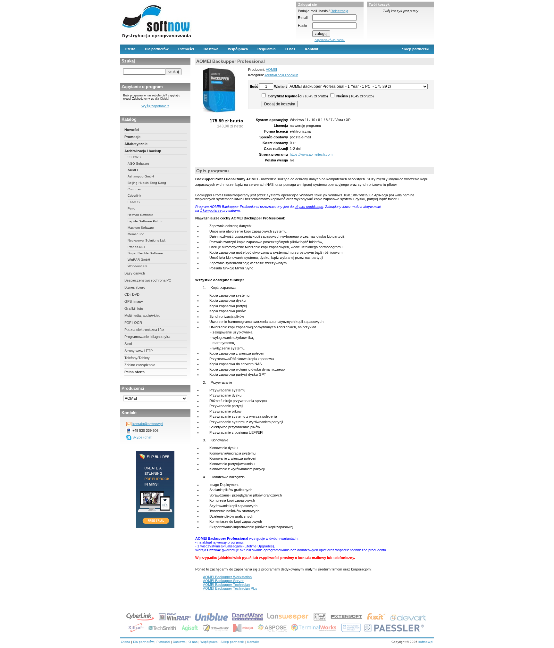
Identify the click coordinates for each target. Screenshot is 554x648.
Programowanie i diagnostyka (147, 337)
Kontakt (311, 49)
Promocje (132, 137)
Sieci (128, 344)
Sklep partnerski (415, 49)
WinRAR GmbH (139, 259)
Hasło (302, 26)
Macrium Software (141, 227)
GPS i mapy (133, 301)
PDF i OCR (133, 322)
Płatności (186, 49)
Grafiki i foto (133, 308)
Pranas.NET (137, 247)
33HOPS (134, 157)
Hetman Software (140, 215)
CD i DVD (131, 294)
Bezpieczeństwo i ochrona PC (147, 280)
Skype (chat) (142, 437)
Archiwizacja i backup (142, 151)
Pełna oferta (134, 372)
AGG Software (138, 163)
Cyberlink (134, 195)
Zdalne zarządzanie (139, 365)
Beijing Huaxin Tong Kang (147, 183)
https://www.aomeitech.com (311, 154)
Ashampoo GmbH (141, 176)
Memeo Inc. (136, 234)
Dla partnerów (157, 49)
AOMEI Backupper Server (223, 581)
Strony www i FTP (138, 351)
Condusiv (134, 189)
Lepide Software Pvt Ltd (146, 221)
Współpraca (238, 49)
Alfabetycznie (135, 144)
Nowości (131, 130)
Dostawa (211, 49)
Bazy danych (134, 273)
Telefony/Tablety (137, 358)
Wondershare (137, 266)
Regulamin (266, 49)
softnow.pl (425, 642)
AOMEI (133, 170)
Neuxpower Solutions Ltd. (147, 240)
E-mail (302, 18)
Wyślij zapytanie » (155, 106)
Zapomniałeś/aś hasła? (330, 40)
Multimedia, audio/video (142, 315)
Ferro (131, 208)
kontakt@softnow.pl (147, 424)
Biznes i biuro (134, 287)
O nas (290, 49)
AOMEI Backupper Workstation (227, 577)
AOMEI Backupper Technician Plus (230, 588)
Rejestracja (339, 11)
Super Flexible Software (145, 253)
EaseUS (134, 202)
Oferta (130, 49)
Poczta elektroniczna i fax (144, 330)
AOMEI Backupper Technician (226, 584)
